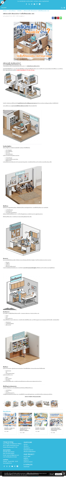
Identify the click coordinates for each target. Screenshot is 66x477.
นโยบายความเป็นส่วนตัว (15, 474)
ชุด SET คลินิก (27, 456)
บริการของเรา (27, 448)
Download (26, 467)
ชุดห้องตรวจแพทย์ (28, 462)
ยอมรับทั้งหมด (58, 474)
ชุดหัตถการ (26, 460)
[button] (61, 8)
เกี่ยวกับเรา (26, 446)
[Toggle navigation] (64, 7)
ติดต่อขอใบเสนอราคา (28, 450)
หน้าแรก (26, 444)
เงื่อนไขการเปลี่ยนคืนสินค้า (30, 451)
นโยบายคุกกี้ (25, 474)
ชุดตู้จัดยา (26, 458)
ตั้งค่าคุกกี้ (51, 474)
